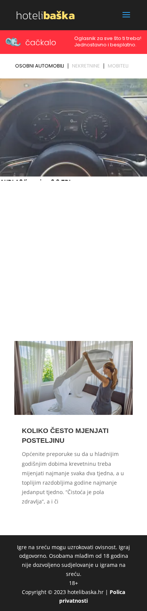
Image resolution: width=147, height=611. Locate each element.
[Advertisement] (73, 260)
